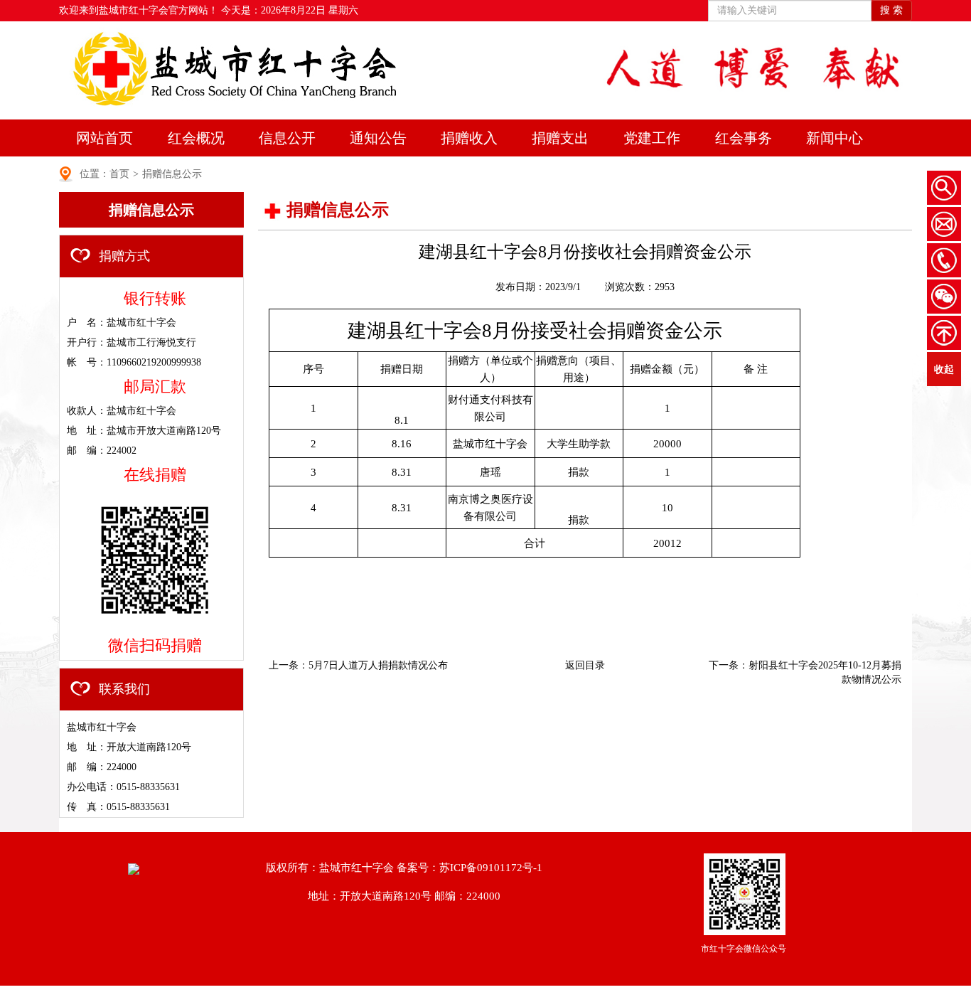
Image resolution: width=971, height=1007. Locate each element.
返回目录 (585, 665)
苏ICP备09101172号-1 (490, 867)
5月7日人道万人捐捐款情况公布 (378, 665)
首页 (119, 174)
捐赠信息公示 (172, 174)
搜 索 (891, 10)
